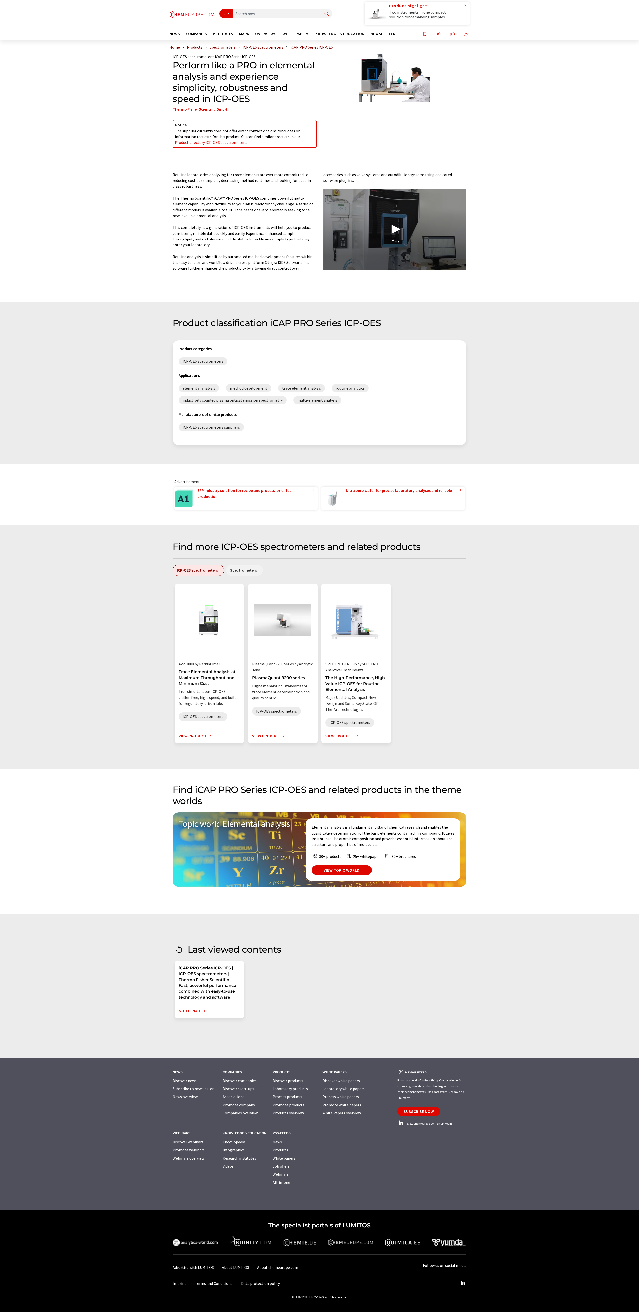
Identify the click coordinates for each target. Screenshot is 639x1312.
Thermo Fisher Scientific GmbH (200, 109)
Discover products (288, 1080)
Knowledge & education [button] (339, 33)
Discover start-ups (238, 1088)
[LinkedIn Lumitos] (462, 1283)
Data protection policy (260, 1283)
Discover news (185, 1080)
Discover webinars (188, 1141)
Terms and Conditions (213, 1283)
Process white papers (340, 1096)
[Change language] (452, 34)
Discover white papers (341, 1080)
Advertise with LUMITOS (193, 1267)
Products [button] (223, 33)
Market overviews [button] (257, 33)
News (277, 1141)
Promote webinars (189, 1149)
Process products (287, 1096)
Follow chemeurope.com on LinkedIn (428, 1123)
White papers (284, 1158)
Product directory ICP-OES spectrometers (210, 142)
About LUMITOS (235, 1267)
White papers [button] (296, 33)
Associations (233, 1096)
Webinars (281, 1174)
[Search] (326, 14)
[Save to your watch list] (424, 34)
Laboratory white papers (343, 1088)
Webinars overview (188, 1158)
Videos (228, 1166)
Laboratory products (290, 1088)
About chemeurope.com (277, 1267)
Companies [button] (196, 33)
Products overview (288, 1112)
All (225, 13)
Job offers (281, 1166)
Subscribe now (419, 1111)
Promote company (239, 1104)
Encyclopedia (234, 1141)
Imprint (179, 1283)
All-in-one (281, 1182)
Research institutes (239, 1158)
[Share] (438, 34)
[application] (394, 229)
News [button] (174, 33)
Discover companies (240, 1080)
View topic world (342, 870)
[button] (395, 229)
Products (280, 1149)
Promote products (288, 1104)
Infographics (234, 1149)
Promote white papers (341, 1104)
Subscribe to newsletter (193, 1088)
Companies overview (240, 1112)
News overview (185, 1096)
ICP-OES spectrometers (193, 56)
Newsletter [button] (383, 33)
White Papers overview (341, 1112)
